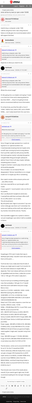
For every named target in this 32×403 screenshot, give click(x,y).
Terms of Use (23, 401)
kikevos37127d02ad (7, 15)
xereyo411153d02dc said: (8, 235)
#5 (30, 231)
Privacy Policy (16, 401)
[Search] (30, 6)
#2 (30, 46)
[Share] (29, 25)
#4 (30, 122)
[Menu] (2, 6)
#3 (30, 73)
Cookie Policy (9, 401)
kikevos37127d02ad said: (8, 50)
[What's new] (26, 6)
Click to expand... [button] (16, 139)
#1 (30, 25)
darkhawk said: (6, 126)
